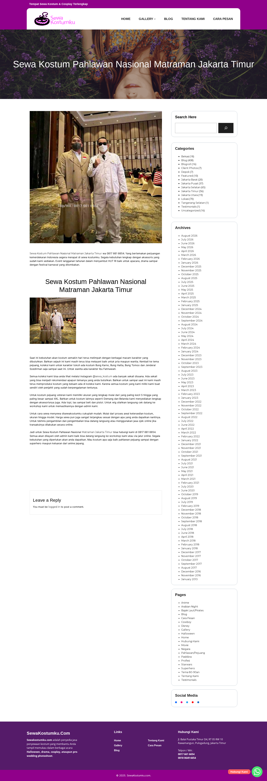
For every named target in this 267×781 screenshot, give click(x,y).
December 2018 (191, 509)
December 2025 (191, 266)
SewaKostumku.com (48, 733)
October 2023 (190, 363)
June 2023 (188, 378)
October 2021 (189, 451)
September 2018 (191, 521)
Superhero (188, 668)
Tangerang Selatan (193, 202)
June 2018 (187, 532)
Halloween (188, 633)
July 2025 (187, 282)
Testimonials (188, 206)
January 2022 (189, 440)
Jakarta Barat (189, 179)
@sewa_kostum (102, 376)
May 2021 (187, 471)
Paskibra (186, 656)
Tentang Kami (190, 676)
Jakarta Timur (190, 191)
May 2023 (187, 382)
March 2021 (188, 478)
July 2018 (187, 529)
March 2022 (188, 432)
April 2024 (187, 339)
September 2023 (191, 366)
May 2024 (187, 336)
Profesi (185, 660)
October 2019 (189, 494)
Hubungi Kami (190, 641)
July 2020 (187, 486)
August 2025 (189, 278)
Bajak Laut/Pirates (192, 610)
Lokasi (185, 198)
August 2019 (189, 498)
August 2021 (189, 459)
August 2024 (189, 324)
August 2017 (189, 567)
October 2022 (190, 409)
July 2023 (187, 374)
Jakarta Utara (189, 195)
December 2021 (191, 444)
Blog (184, 160)
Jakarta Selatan (190, 187)
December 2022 (191, 401)
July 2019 (187, 502)
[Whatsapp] (257, 771)
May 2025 (187, 289)
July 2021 (187, 463)
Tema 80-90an (190, 672)
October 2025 (190, 274)
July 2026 (187, 239)
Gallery (185, 629)
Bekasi (185, 156)
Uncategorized (190, 210)
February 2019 (190, 505)
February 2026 (190, 258)
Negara (185, 649)
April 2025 (187, 293)
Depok (185, 171)
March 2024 (188, 343)
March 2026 (188, 255)
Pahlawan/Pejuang (193, 652)
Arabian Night (189, 606)
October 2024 (190, 316)
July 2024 (187, 328)
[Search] (225, 128)
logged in (54, 506)
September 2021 (191, 455)
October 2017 (189, 559)
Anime (185, 602)
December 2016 (191, 571)
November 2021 (191, 448)
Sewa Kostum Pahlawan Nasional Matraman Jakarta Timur (66, 253)
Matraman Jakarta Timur (97, 432)
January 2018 (189, 548)
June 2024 (188, 332)
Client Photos (189, 168)
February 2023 (190, 394)
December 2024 (191, 309)
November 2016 (191, 575)
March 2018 (188, 540)
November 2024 (191, 312)
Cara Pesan (188, 618)
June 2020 (188, 490)
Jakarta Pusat (189, 183)
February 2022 (190, 436)
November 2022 (191, 405)
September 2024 (191, 320)
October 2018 (189, 517)
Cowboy (186, 622)
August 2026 (189, 235)
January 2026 (189, 262)
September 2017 (191, 563)
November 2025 (191, 270)
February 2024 (190, 347)
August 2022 (189, 417)
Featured (187, 175)
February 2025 (190, 301)
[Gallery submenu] (155, 19)
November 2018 (191, 513)
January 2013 (189, 579)
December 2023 (191, 355)
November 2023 (191, 359)
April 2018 (187, 536)
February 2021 (190, 482)
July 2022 (187, 421)
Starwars (186, 664)
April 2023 (187, 386)
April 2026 (187, 251)
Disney (185, 625)
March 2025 (188, 297)
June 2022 (188, 424)
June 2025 (187, 285)
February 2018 (190, 544)
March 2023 (188, 390)
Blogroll (186, 164)
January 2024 (189, 351)
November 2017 (191, 556)
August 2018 (189, 525)
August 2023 (189, 370)
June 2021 (187, 467)
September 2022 (191, 413)
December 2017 (191, 552)
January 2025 (189, 305)
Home (185, 637)
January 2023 (189, 397)
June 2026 (187, 243)
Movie (185, 645)
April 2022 (187, 428)
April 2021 (187, 475)
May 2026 (187, 247)
